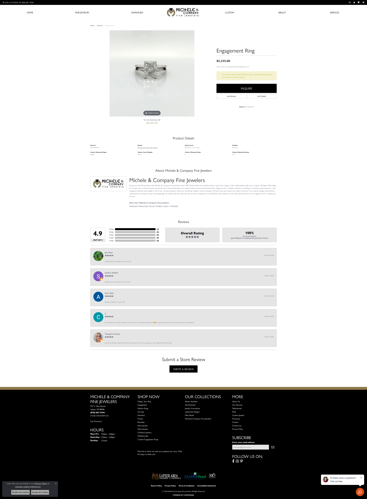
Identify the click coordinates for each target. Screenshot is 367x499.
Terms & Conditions (186, 486)
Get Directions (96, 421)
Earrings (152, 205)
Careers (235, 422)
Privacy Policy (237, 429)
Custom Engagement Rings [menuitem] (148, 439)
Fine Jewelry (82, 12)
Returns (261, 96)
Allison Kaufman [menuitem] (191, 401)
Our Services (237, 404)
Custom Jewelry (238, 415)
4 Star (111, 232)
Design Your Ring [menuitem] (144, 401)
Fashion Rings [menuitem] (143, 408)
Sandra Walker (111, 273)
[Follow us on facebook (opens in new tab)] (233, 461)
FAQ (234, 411)
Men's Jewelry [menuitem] (143, 429)
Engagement (133, 205)
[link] (18, 2)
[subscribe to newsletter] (273, 447)
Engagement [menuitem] (142, 404)
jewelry (99, 25)
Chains (165, 205)
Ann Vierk (109, 293)
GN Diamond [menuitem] (190, 404)
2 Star (111, 238)
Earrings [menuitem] (141, 411)
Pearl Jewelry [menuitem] (143, 425)
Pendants (159, 205)
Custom (229, 12)
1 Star (111, 241)
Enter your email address (243, 442)
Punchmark (189, 495)
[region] (152, 73)
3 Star (111, 235)
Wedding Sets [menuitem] (143, 435)
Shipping (231, 96)
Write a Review (183, 369)
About (282, 12)
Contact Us (236, 425)
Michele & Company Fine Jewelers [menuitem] (198, 418)
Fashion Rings (143, 205)
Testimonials (237, 408)
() (158, 229)
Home (30, 12)
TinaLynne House (112, 334)
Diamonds (137, 12)
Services (334, 12)
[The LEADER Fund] (195, 475)
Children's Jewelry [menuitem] (145, 432)
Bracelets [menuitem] (141, 422)
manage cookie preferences (28, 486)
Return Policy (156, 486)
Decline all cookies (20, 492)
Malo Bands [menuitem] (189, 415)
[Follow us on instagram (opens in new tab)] (237, 461)
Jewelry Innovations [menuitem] (192, 408)
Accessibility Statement (206, 486)
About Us (236, 401)
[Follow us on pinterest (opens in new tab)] (241, 461)
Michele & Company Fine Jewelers (148, 147)
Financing (236, 418)
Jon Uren (109, 252)
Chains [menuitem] (140, 418)
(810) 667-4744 (152, 122)
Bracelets (175, 205)
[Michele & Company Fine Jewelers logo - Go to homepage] (183, 12)
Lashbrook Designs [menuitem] (192, 411)
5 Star (111, 229)
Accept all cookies (40, 492)
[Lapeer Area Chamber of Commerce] (166, 475)
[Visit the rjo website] (212, 475)
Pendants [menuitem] (141, 415)
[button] (350, 2)
